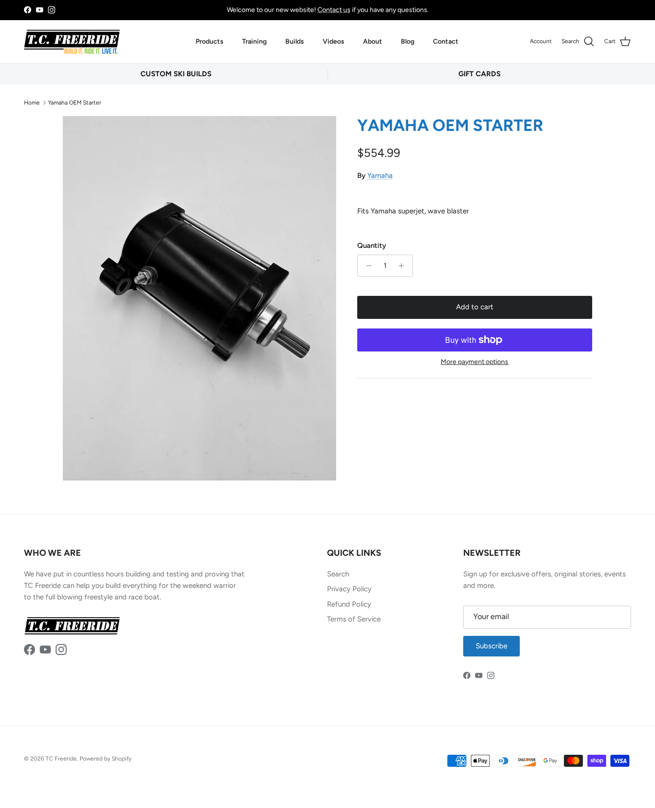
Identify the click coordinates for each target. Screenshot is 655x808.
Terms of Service (354, 619)
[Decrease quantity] (366, 265)
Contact (445, 41)
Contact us (334, 10)
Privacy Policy (349, 589)
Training (254, 41)
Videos (333, 41)
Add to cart (474, 307)
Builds (294, 41)
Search (338, 574)
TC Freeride (61, 758)
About (372, 41)
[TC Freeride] (72, 42)
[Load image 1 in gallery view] (199, 298)
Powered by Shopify (105, 758)
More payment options (474, 362)
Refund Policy (349, 604)
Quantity (371, 245)
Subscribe (491, 646)
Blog (407, 41)
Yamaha (380, 175)
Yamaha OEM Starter (74, 102)
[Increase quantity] (404, 265)
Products (209, 41)
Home (32, 102)
